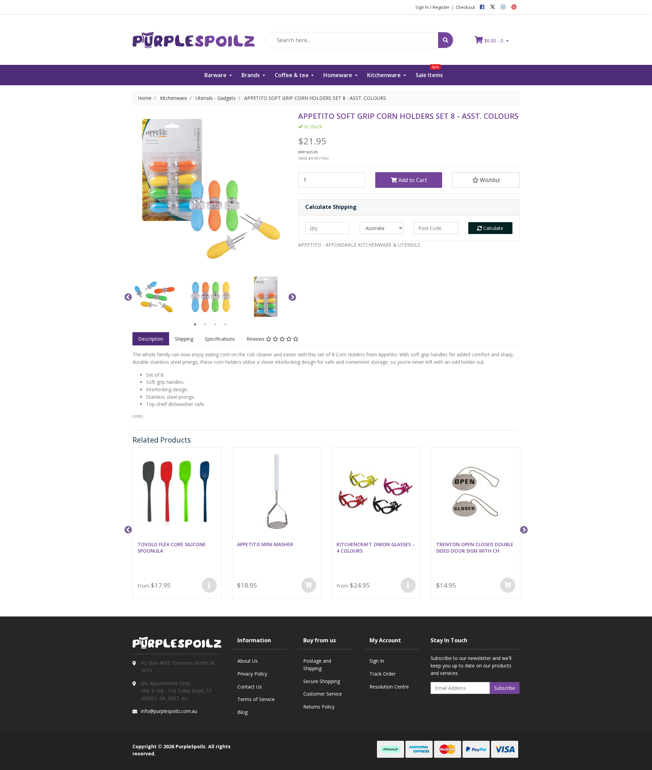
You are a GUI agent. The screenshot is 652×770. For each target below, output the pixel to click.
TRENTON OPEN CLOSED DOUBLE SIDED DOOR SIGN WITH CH (474, 547)
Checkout (465, 7)
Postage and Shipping (317, 664)
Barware (216, 75)
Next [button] (291, 296)
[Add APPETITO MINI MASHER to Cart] (308, 585)
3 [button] (215, 324)
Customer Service (322, 694)
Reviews (256, 339)
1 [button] (195, 324)
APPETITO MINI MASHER (265, 544)
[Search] (445, 40)
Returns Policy (318, 706)
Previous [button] (127, 296)
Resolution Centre (389, 686)
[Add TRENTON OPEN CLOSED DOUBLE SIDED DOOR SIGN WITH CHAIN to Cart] (507, 585)
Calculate (492, 228)
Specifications (220, 339)
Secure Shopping (321, 681)
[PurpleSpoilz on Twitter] (492, 7)
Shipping (184, 339)
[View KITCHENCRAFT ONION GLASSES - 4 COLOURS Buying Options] (408, 585)
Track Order (382, 673)
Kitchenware (384, 75)
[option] (155, 296)
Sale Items (429, 72)
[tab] (150, 339)
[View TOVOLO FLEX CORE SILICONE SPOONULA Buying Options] (209, 585)
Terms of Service (256, 699)
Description (150, 339)
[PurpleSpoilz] (193, 35)
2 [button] (205, 324)
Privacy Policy (252, 673)
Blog (242, 712)
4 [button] (225, 324)
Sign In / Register (432, 7)
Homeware (338, 75)
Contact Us (249, 686)
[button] (485, 180)
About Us (247, 661)
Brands (251, 75)
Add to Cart (412, 180)
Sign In (376, 661)
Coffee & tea (292, 75)
